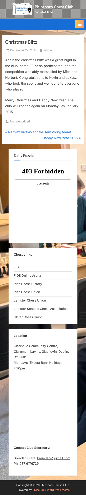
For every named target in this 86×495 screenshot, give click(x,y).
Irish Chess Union (27, 292)
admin (48, 50)
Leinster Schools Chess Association (41, 309)
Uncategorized (20, 121)
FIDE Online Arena (27, 275)
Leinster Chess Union (30, 300)
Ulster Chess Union (28, 317)
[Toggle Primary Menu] (79, 24)
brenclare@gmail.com (53, 458)
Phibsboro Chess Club (54, 6)
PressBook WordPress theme (51, 489)
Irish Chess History (28, 284)
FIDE (17, 267)
